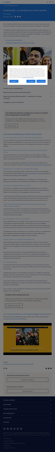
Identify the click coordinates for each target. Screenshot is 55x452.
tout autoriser (41, 81)
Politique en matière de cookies (27, 77)
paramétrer (14, 81)
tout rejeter (31, 81)
